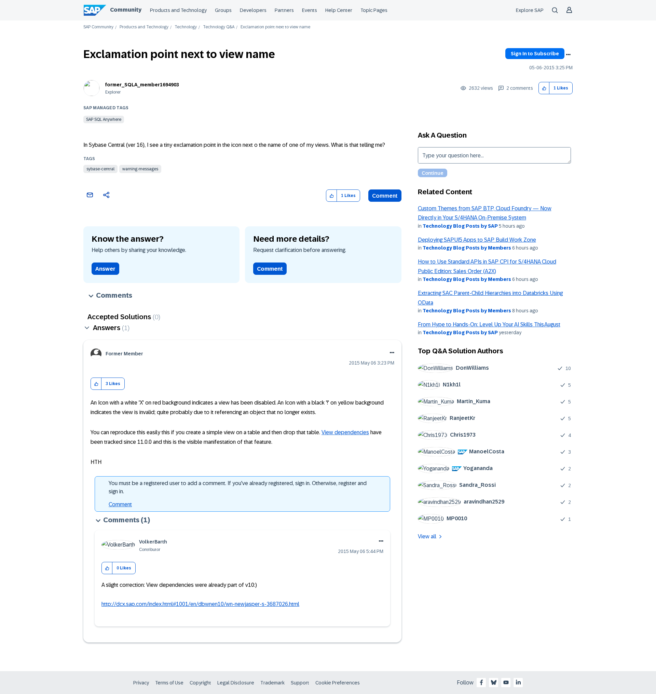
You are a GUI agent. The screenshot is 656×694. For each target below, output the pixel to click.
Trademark (272, 682)
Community (125, 10)
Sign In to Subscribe (535, 53)
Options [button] (568, 54)
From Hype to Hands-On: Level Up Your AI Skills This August (489, 324)
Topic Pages (373, 10)
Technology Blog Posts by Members (467, 248)
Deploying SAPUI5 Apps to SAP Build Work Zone (477, 240)
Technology (186, 27)
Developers (253, 10)
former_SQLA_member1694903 (142, 84)
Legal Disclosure (235, 682)
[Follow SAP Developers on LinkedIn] (518, 682)
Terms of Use (169, 682)
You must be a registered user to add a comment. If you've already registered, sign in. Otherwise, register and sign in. (238, 487)
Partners (284, 10)
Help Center (338, 10)
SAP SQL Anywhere (103, 119)
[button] (544, 88)
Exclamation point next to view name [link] (275, 27)
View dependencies (345, 432)
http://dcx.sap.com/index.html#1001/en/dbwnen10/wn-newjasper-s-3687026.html (200, 604)
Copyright (200, 682)
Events (309, 10)
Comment (385, 196)
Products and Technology (178, 10)
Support (300, 682)
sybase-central (100, 169)
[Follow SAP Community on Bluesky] (493, 682)
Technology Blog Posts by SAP (460, 226)
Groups (223, 10)
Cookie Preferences (337, 682)
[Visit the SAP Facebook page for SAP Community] (481, 682)
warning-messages (140, 169)
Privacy (141, 682)
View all (427, 536)
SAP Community (98, 27)
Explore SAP (530, 10)
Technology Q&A (218, 27)
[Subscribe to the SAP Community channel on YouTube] (506, 682)
